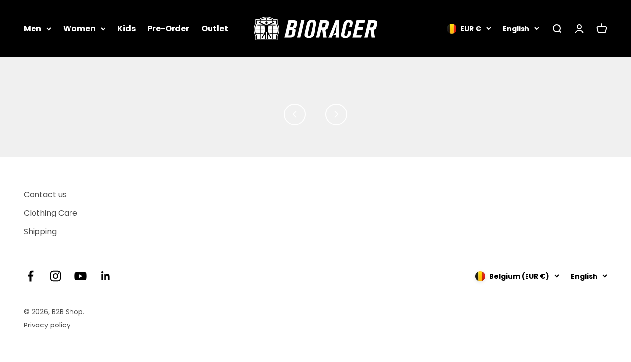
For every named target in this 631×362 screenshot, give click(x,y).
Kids (126, 28)
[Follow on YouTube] (80, 276)
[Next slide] (336, 114)
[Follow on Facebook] (30, 276)
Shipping (40, 231)
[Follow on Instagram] (55, 276)
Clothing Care (50, 212)
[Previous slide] (295, 114)
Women (79, 28)
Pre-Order (168, 28)
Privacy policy (47, 325)
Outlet (214, 28)
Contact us (45, 194)
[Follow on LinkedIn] (105, 276)
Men (32, 28)
